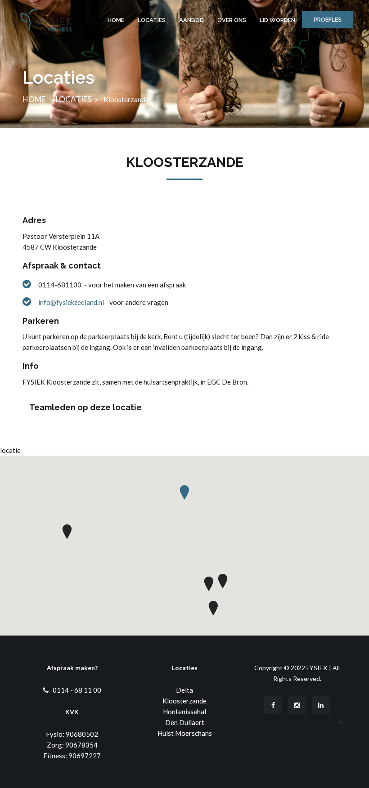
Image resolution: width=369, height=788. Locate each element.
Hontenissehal (184, 711)
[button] (184, 496)
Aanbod (191, 20)
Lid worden (277, 20)
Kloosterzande (184, 701)
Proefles (328, 19)
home (33, 99)
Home (116, 20)
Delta (184, 690)
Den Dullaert (184, 722)
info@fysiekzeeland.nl (71, 302)
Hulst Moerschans (185, 733)
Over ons (231, 20)
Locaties (152, 20)
